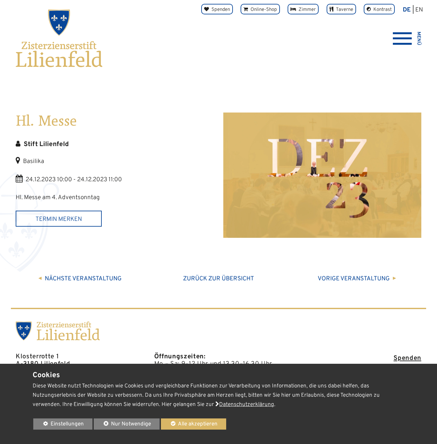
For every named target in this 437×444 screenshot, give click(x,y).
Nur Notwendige (122, 425)
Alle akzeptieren (189, 424)
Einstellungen (58, 425)
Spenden (407, 358)
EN (419, 10)
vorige (354, 279)
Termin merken (59, 219)
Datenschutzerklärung (246, 404)
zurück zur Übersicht (218, 279)
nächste (83, 279)
